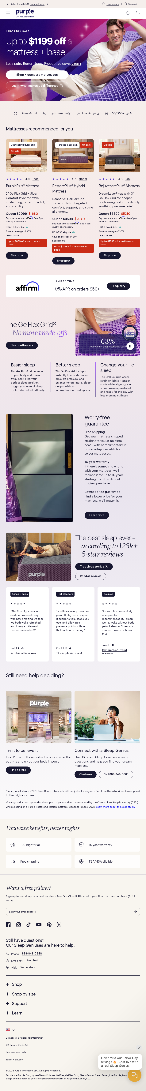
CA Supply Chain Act (17, 1045)
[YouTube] (38, 924)
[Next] (47, 4)
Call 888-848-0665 (116, 774)
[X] (59, 924)
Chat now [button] (85, 774)
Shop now (17, 255)
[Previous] (7, 4)
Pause (130, 346)
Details (76, 64)
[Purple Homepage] (25, 13)
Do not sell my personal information (24, 1037)
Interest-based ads (16, 1052)
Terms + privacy (14, 1059)
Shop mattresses (22, 345)
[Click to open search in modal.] (128, 13)
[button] (118, 286)
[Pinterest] (49, 924)
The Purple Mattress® (69, 653)
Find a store (112, 3)
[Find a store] (103, 3)
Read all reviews (90, 576)
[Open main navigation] (8, 13)
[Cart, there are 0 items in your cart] (138, 13)
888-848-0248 (32, 953)
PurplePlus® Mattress (23, 653)
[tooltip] (132, 4)
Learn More (73, 113)
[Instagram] (18, 924)
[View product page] (27, 155)
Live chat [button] (31, 960)
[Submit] (135, 911)
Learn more (12, 235)
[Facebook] (8, 924)
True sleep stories (92, 566)
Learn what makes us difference (35, 85)
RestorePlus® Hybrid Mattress (114, 652)
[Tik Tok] (28, 924)
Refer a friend (37, 3)
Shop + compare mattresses (37, 74)
